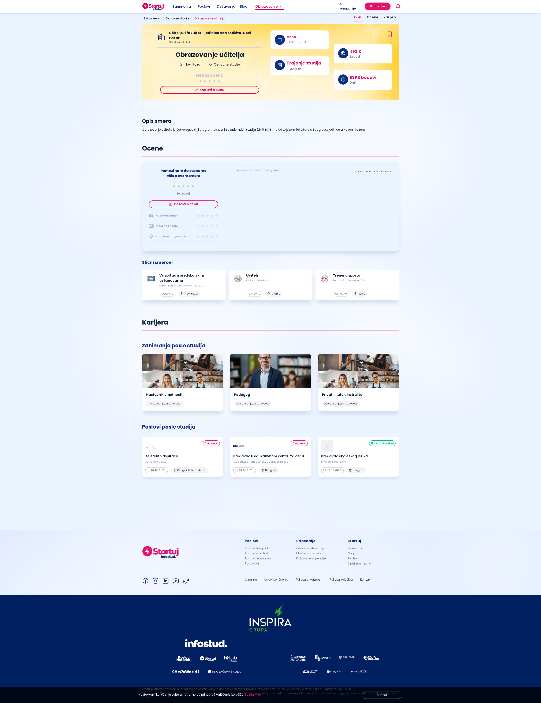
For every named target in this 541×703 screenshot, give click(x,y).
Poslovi (204, 6)
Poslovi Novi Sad (256, 553)
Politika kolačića (341, 579)
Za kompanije (347, 6)
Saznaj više (253, 694)
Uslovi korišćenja (276, 579)
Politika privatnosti (309, 579)
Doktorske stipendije (311, 558)
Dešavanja (355, 548)
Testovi (353, 558)
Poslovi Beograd (256, 548)
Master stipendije (308, 553)
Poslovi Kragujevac (258, 558)
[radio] (200, 81)
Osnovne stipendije (310, 548)
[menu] (255, 6)
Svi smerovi (152, 18)
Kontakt (366, 579)
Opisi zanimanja (359, 563)
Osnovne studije (177, 18)
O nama (251, 579)
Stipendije (306, 541)
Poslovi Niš (252, 563)
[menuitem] (185, 6)
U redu (382, 695)
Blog (244, 6)
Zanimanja (181, 6)
